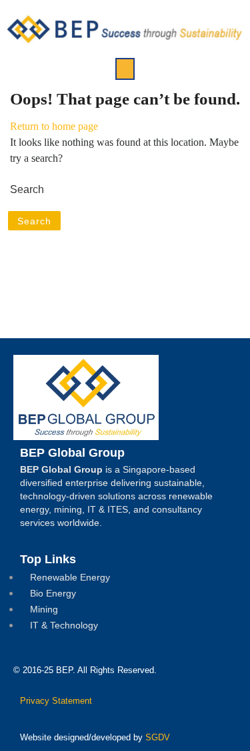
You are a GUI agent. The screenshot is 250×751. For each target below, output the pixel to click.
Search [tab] (34, 221)
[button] (125, 69)
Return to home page (54, 126)
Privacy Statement (56, 701)
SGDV (157, 737)
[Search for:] (125, 189)
